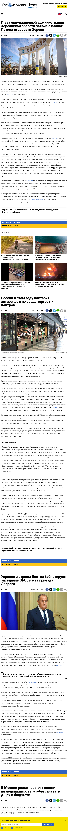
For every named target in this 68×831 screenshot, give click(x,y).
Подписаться (34, 428)
